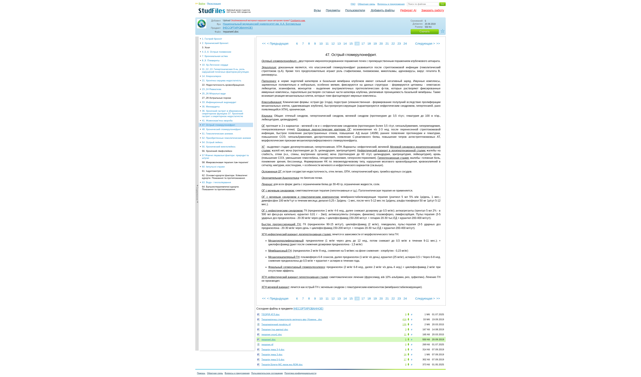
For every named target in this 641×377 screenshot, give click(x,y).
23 (399, 43)
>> (438, 43)
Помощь (201, 373)
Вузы (317, 10)
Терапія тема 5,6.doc (272, 359)
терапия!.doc (268, 339)
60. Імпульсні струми (213, 166)
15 (351, 43)
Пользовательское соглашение (267, 373)
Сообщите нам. (298, 21)
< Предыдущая (277, 43)
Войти (202, 3)
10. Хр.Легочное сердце (215, 64)
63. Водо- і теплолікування (216, 182)
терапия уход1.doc (271, 334)
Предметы (333, 10)
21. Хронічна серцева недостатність (221, 80)
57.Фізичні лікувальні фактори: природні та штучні (225, 156)
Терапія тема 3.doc (271, 354)
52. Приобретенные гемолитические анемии (226, 138)
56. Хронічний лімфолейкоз (217, 151)
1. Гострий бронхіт (212, 38)
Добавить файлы (383, 10)
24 (405, 43)
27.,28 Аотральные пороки (216, 98)
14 (345, 43)
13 (339, 43)
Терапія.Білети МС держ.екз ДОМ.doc (282, 364)
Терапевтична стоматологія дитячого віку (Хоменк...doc (291, 319)
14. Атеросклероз (211, 76)
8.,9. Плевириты (211, 60)
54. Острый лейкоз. (212, 142)
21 (387, 43)
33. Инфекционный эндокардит (219, 102)
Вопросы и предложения (391, 4)
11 (327, 43)
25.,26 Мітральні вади (214, 93)
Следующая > (425, 43)
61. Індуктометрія (211, 171)
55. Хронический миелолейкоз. (219, 146)
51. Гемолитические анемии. (218, 133)
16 (357, 43)
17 (363, 43)
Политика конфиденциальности (300, 373)
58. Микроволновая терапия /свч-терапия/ (225, 162)
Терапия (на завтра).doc (274, 329)
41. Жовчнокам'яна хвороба (217, 120)
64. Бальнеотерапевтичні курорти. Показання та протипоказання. (220, 188)
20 (381, 43)
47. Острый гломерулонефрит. (218, 125)
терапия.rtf (267, 344)
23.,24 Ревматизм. (212, 89)
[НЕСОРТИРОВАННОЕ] (238, 27)
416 (404, 319)
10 (321, 43)
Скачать (425, 31)
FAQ (353, 4)
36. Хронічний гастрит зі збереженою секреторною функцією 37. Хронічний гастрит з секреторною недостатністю (222, 114)
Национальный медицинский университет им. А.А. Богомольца (262, 24)
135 (404, 324)
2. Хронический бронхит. (215, 43)
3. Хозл (206, 47)
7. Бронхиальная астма (215, 56)
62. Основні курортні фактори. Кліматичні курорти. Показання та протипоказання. (224, 176)
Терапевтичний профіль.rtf (276, 324)
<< (264, 43)
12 (333, 43)
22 (393, 43)
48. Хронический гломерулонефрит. (221, 129)
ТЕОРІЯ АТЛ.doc (270, 314)
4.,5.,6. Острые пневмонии (216, 51)
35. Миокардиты (211, 106)
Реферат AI (408, 10)
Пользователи (355, 10)
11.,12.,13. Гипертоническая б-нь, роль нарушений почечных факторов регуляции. (225, 70)
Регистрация (214, 3)
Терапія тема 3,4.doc (272, 349)
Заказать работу (432, 10)
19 (375, 43)
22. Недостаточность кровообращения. (223, 84)
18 (369, 43)
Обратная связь (366, 4)
